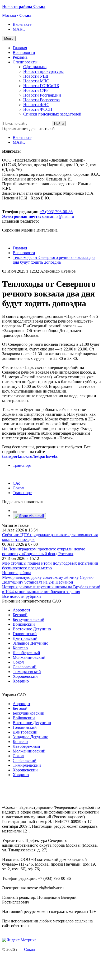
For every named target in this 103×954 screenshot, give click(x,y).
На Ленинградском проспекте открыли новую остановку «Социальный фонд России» (43, 551)
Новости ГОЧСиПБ (41, 85)
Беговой (20, 614)
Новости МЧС (36, 81)
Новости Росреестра (41, 100)
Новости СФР (36, 90)
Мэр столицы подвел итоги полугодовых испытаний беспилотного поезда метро (50, 565)
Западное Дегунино (30, 643)
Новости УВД (35, 76)
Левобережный (26, 652)
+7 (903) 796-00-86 (37, 214)
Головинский (25, 633)
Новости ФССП (37, 109)
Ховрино (21, 681)
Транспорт (22, 465)
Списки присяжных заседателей (52, 114)
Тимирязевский (27, 671)
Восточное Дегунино (32, 629)
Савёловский (24, 667)
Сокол (18, 488)
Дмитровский (25, 638)
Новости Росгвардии (42, 95)
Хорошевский (25, 676)
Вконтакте (22, 24)
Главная (20, 48)
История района (16, 572)
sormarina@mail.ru (58, 216)
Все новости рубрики (21, 596)
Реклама (20, 57)
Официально (34, 66)
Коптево (20, 648)
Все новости (24, 52)
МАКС (19, 29)
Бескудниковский (28, 619)
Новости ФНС (36, 104)
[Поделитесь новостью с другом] (29, 516)
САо (16, 483)
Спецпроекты (25, 62)
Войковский (24, 624)
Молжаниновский (29, 657)
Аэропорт (21, 610)
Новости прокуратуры (43, 71)
